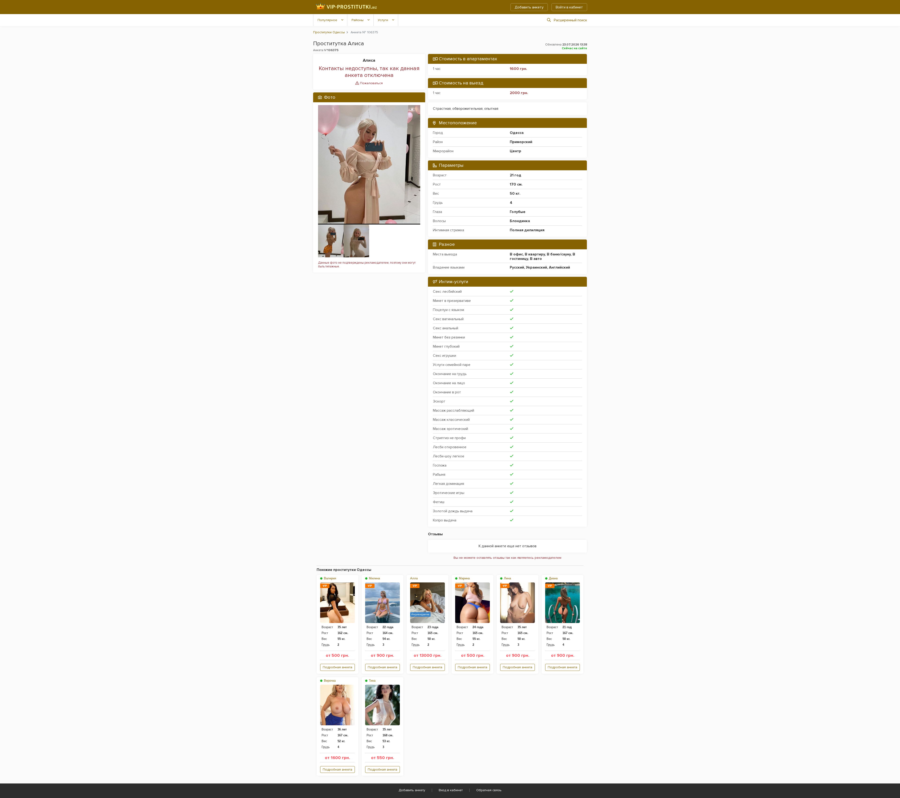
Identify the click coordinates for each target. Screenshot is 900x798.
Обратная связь (489, 790)
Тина (371, 680)
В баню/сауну (559, 254)
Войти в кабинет (569, 7)
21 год (515, 175)
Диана (553, 578)
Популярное (327, 20)
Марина (464, 578)
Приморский (521, 142)
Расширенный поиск (570, 20)
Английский (559, 267)
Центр (515, 151)
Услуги (383, 20)
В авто (536, 258)
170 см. (516, 184)
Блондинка (520, 221)
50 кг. (515, 193)
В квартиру (535, 254)
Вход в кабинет (451, 790)
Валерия (329, 578)
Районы (358, 20)
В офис (516, 254)
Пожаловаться (371, 83)
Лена (507, 578)
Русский (517, 267)
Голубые (517, 211)
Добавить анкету (529, 7)
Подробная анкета (337, 667)
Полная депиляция (527, 230)
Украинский (536, 267)
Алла (414, 578)
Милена (374, 578)
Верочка (329, 680)
